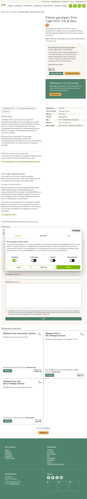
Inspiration (45, 1)
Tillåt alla (68, 267)
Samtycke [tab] (18, 235)
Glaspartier (18, 6)
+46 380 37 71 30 (15, 481)
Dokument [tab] (6, 111)
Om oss (72, 1)
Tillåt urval (43, 267)
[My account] (75, 6)
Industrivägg (48, 6)
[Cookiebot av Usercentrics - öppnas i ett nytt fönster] (73, 230)
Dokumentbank (55, 1)
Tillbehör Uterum (60, 6)
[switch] (34, 260)
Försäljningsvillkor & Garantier (55, 464)
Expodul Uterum (5, 12)
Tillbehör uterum (10, 458)
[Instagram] (57, 477)
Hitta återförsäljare (72, 73)
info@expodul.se (14, 484)
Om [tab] (69, 235)
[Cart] (79, 6)
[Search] (70, 6)
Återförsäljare (81, 1)
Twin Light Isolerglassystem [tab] (26, 108)
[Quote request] (84, 6)
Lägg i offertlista (56, 73)
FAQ (48, 456)
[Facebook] (48, 477)
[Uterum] (3, 6)
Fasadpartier (37, 6)
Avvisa (19, 267)
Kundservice (50, 460)
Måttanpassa (55, 94)
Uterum (10, 6)
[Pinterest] (52, 477)
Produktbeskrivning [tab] (9, 108)
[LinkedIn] (61, 477)
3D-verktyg (64, 1)
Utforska (7, 371)
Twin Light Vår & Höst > (9, 214)
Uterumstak (27, 6)
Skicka (43, 318)
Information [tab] (43, 235)
